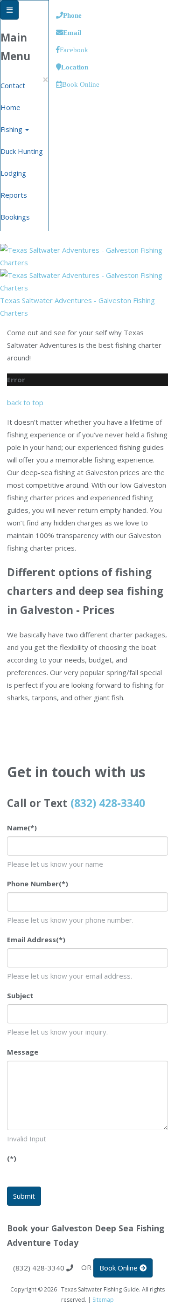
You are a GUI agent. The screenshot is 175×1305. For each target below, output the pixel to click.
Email (72, 32)
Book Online (80, 84)
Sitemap (103, 1300)
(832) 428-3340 (107, 803)
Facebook (74, 49)
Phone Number (37, 883)
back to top (25, 402)
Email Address (36, 939)
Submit (24, 1196)
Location (74, 66)
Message (22, 1051)
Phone (72, 15)
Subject (20, 995)
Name (22, 827)
